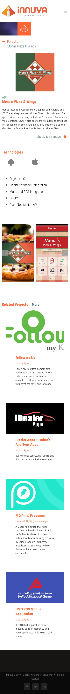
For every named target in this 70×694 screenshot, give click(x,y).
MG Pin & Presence (30, 516)
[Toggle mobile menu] (65, 11)
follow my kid (26, 358)
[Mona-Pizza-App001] (52, 252)
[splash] (18, 252)
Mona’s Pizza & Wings (21, 46)
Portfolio (12, 41)
